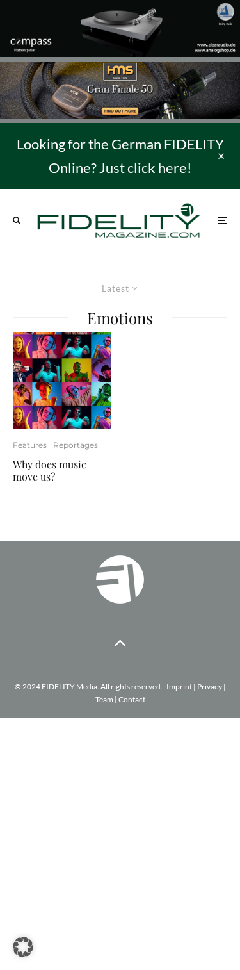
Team (104, 699)
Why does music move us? (49, 470)
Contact (131, 699)
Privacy (209, 686)
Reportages (75, 445)
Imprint (179, 686)
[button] (23, 947)
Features (30, 445)
